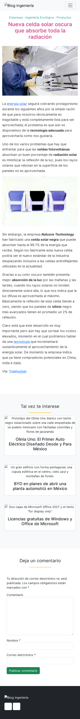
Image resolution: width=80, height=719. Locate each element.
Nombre (13, 640)
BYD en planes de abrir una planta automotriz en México (40, 486)
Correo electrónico (21, 655)
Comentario (15, 595)
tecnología (22, 342)
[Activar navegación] (70, 5)
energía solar (17, 104)
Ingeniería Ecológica (39, 17)
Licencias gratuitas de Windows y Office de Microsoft (40, 521)
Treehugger (18, 371)
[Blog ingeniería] (19, 5)
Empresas (16, 17)
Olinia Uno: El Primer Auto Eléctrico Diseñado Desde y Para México (40, 444)
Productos (64, 17)
